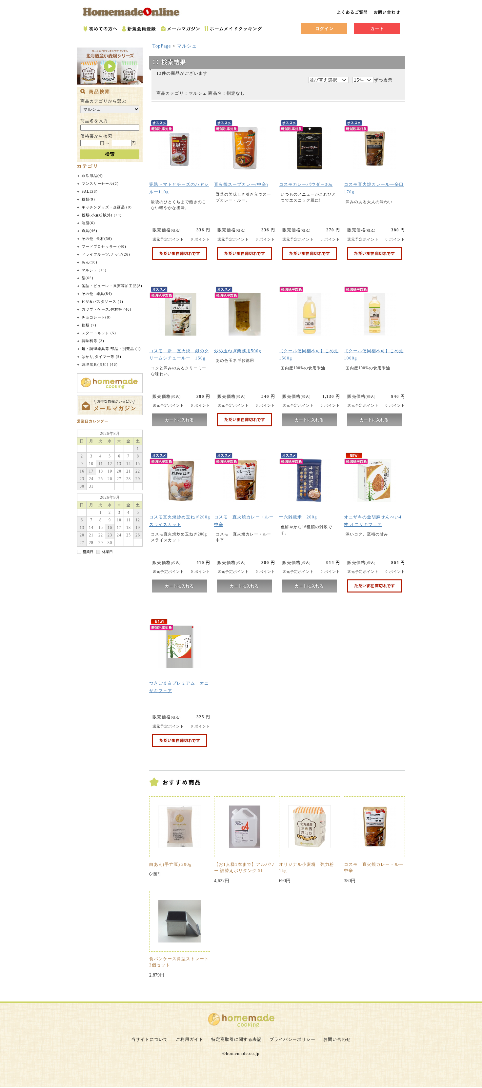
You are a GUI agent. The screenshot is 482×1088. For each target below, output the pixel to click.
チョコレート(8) (96, 317)
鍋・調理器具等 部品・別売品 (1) (111, 349)
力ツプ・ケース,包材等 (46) (106, 309)
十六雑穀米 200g (298, 517)
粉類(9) (88, 199)
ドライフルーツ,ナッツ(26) (106, 254)
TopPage (161, 46)
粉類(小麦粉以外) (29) (102, 215)
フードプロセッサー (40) (104, 246)
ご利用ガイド (189, 1039)
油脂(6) (88, 223)
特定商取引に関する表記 (236, 1039)
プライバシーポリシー (292, 1039)
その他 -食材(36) (97, 239)
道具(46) (89, 231)
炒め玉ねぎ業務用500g (237, 350)
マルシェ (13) (94, 270)
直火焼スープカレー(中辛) (241, 184)
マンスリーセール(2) (100, 183)
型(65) (87, 278)
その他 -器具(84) (97, 294)
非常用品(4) (92, 176)
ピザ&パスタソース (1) (102, 301)
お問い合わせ (337, 1039)
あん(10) (89, 262)
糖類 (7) (89, 325)
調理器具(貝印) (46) (100, 364)
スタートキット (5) (99, 333)
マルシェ (187, 46)
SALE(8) (90, 191)
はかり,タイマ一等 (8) (101, 357)
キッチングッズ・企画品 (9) (107, 207)
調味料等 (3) (93, 341)
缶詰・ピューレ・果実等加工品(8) (112, 286)
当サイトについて (149, 1039)
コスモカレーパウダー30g (306, 184)
